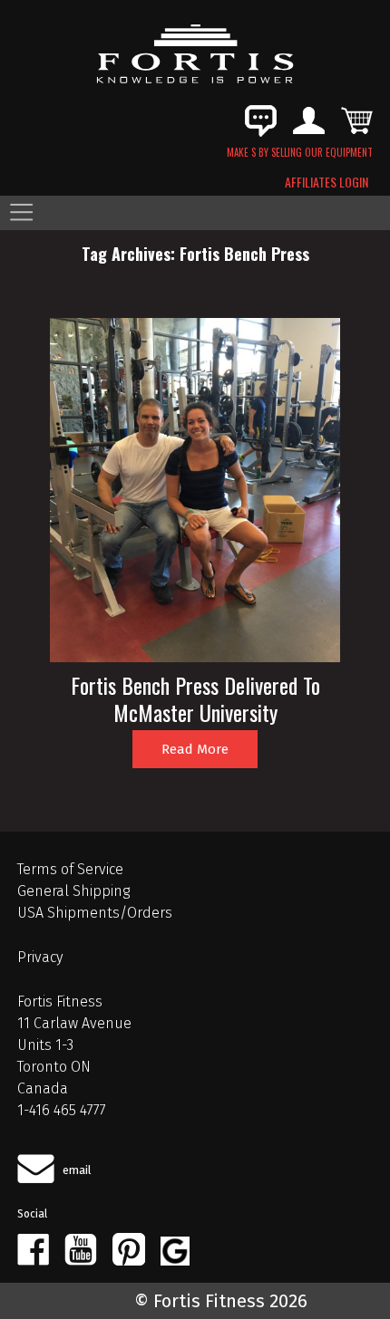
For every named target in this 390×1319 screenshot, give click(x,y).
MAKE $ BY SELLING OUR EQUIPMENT (300, 152)
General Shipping (73, 891)
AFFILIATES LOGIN (326, 182)
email (77, 1170)
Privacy (40, 957)
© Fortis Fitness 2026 (220, 1301)
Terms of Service (70, 869)
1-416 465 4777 (61, 1110)
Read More (195, 749)
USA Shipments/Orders (94, 912)
